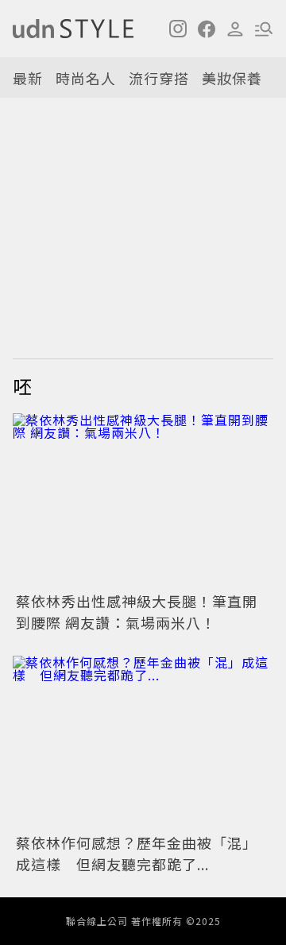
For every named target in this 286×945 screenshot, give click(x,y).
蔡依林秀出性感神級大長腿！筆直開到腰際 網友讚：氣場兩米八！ (136, 612)
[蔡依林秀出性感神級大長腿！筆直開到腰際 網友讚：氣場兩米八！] (143, 500)
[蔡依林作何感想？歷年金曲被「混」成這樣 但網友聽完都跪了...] (143, 743)
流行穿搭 (159, 78)
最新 (28, 78)
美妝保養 (232, 78)
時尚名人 (86, 78)
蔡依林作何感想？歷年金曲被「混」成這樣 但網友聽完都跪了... (136, 853)
